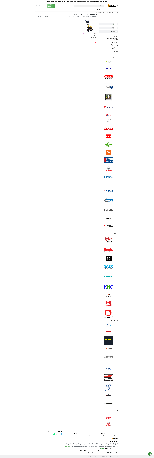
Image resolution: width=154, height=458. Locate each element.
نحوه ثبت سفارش (114, 44)
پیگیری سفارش (51, 10)
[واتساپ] (54, 434)
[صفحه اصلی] (117, 12)
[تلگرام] (61, 434)
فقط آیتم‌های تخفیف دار (108, 27)
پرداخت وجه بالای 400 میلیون (112, 10)
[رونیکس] (108, 250)
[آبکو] (108, 68)
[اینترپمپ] (108, 97)
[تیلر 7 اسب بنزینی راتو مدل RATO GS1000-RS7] (77, 438)
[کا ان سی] (108, 287)
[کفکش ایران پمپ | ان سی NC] (108, 325)
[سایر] (108, 267)
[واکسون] (108, 403)
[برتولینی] (108, 160)
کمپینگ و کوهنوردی (98, 10)
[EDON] (108, 115)
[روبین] (108, 240)
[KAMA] (108, 129)
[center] (103, 6)
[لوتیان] (108, 357)
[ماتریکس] (108, 369)
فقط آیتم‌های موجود (109, 24)
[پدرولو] (108, 191)
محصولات (89, 10)
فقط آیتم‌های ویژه (109, 31)
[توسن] (108, 211)
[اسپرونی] (108, 77)
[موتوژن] (108, 388)
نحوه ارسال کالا (82, 10)
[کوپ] (108, 331)
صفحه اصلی (115, 36)
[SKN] (108, 144)
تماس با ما (44, 10)
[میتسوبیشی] (108, 395)
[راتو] (108, 226)
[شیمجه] (108, 277)
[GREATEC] (108, 121)
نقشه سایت (115, 50)
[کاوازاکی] (108, 304)
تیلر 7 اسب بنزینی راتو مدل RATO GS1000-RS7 (103, 12)
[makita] (108, 136)
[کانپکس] (108, 295)
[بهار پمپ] (108, 177)
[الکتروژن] (108, 87)
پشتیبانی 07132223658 (51, 5)
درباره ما (38, 10)
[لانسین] (108, 348)
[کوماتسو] (108, 340)
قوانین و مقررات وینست (72, 10)
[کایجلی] (108, 314)
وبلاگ (117, 54)
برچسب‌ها (113, 12)
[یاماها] (108, 424)
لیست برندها (115, 57)
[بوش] (108, 168)
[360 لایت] (108, 61)
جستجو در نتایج (115, 17)
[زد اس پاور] (108, 258)
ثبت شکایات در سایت (60, 10)
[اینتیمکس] (108, 107)
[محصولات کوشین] (108, 378)
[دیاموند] (108, 218)
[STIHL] (108, 152)
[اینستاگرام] (59, 434)
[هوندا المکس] (108, 418)
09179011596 (101, 449)
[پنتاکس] (108, 201)
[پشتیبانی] (56, 434)
